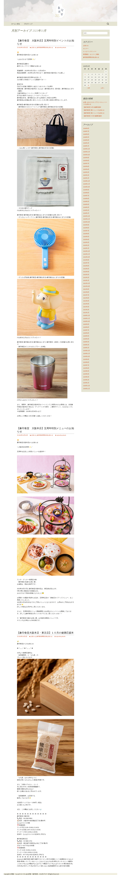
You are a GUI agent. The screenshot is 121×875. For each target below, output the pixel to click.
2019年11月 (86, 353)
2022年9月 (86, 260)
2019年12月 (86, 350)
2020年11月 (86, 318)
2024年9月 (86, 190)
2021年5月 (86, 301)
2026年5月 (86, 137)
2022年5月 (86, 269)
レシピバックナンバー (89, 51)
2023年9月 (86, 225)
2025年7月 (86, 163)
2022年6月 (86, 266)
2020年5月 (86, 336)
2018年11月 (86, 388)
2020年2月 (86, 345)
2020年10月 (86, 321)
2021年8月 (86, 292)
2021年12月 (86, 283)
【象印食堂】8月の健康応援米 (92, 107)
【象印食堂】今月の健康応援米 (92, 116)
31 (88, 85)
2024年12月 (86, 181)
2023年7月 (86, 231)
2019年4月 (86, 374)
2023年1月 (86, 248)
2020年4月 (86, 339)
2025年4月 (86, 169)
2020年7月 (86, 330)
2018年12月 (86, 385)
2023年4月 (86, 239)
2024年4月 (86, 204)
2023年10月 (86, 222)
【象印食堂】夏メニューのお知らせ (93, 110)
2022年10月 (86, 257)
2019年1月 (86, 383)
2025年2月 (86, 175)
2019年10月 (86, 356)
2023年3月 (86, 242)
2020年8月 (86, 327)
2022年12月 (86, 251)
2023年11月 (86, 219)
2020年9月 (86, 324)
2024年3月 (86, 207)
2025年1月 (86, 178)
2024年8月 (86, 193)
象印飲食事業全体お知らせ (45, 47)
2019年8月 (86, 362)
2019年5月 (86, 371)
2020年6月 (86, 333)
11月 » (102, 88)
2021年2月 (86, 309)
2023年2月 (86, 245)
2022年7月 (86, 263)
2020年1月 (86, 347)
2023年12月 (86, 216)
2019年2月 (86, 380)
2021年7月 (86, 295)
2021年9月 (86, 289)
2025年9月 (86, 157)
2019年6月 (86, 368)
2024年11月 (86, 184)
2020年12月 (86, 315)
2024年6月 (86, 198)
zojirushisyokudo (61, 47)
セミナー (85, 48)
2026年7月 (86, 131)
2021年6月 (86, 298)
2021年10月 (86, 286)
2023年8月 (86, 228)
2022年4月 (86, 271)
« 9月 (88, 88)
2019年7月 (86, 365)
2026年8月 (86, 128)
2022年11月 (86, 254)
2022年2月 (86, 277)
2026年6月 (86, 134)
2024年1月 (86, 213)
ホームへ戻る (15, 24)
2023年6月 (86, 233)
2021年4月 (86, 304)
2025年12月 (86, 149)
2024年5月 (86, 201)
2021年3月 (86, 307)
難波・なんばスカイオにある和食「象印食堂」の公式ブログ (29, 874)
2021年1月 (86, 312)
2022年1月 (86, 280)
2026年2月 (86, 143)
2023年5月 (86, 236)
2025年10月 (86, 155)
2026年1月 (86, 146)
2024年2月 (86, 210)
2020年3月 (86, 342)
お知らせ (33, 47)
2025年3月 (86, 172)
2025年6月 (86, 166)
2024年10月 (86, 187)
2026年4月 (86, 140)
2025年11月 (86, 152)
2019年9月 (86, 359)
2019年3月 (86, 377)
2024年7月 (86, 195)
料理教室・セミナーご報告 (91, 54)
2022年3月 (86, 274)
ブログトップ (28, 24)
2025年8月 (86, 160)
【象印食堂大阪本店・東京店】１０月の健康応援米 (45, 632)
